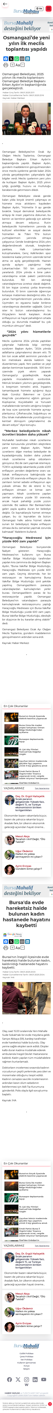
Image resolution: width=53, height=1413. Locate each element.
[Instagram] (26, 1379)
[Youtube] (43, 1379)
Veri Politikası (26, 1360)
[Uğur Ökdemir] (9, 854)
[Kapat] (50, 1404)
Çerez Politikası (26, 1356)
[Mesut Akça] (9, 840)
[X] (18, 1379)
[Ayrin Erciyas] (9, 869)
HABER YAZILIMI (12, 1393)
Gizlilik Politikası (26, 1353)
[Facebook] (9, 1379)
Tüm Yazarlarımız (42, 788)
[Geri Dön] (5, 4)
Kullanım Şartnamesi (26, 1363)
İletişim (26, 1369)
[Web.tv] (26, 1385)
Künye (26, 1366)
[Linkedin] (35, 1379)
